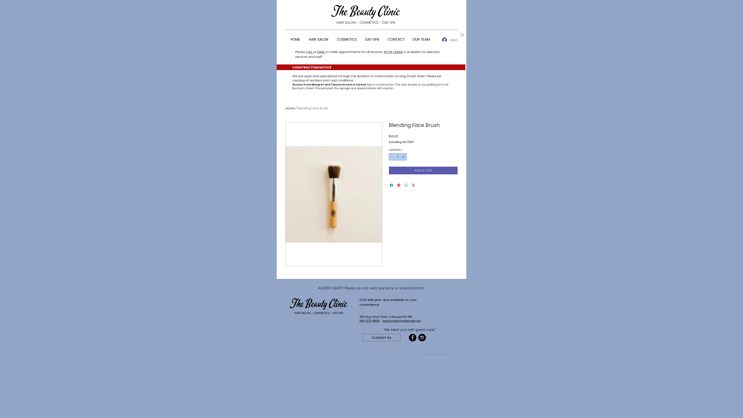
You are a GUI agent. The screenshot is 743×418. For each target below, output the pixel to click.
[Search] (462, 35)
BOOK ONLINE (393, 52)
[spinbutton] (397, 156)
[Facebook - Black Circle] (412, 337)
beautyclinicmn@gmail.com (402, 321)
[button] (346, 39)
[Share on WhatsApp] (406, 185)
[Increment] (403, 156)
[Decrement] (391, 156)
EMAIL (321, 52)
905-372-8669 (370, 321)
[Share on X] (413, 185)
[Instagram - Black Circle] (422, 337)
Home (289, 108)
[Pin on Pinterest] (398, 185)
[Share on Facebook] (391, 185)
